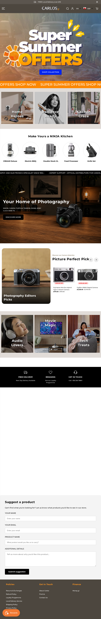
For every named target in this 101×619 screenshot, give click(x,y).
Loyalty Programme (13, 598)
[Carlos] (50, 9)
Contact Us (43, 598)
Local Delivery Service (14, 601)
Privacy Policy (11, 608)
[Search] (67, 8)
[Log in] (72, 8)
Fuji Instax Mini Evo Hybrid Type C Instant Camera (62, 288)
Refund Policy (11, 594)
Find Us (42, 594)
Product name (12, 537)
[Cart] (97, 8)
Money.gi (76, 591)
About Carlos (44, 591)
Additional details (14, 549)
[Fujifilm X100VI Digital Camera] (87, 274)
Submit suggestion (17, 572)
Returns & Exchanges (14, 591)
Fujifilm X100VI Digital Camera (87, 287)
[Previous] (91, 260)
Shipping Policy (11, 604)
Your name (10, 513)
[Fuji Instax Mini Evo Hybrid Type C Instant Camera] (63, 274)
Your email (10, 525)
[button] (3, 8)
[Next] (96, 260)
